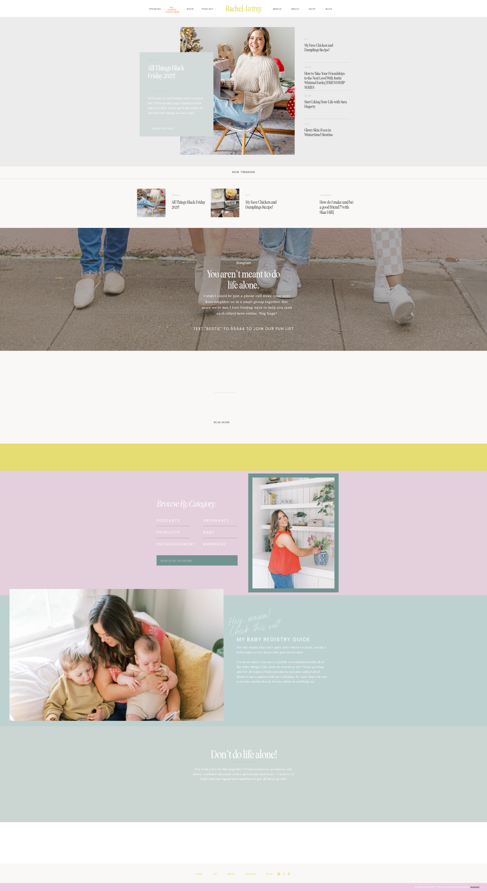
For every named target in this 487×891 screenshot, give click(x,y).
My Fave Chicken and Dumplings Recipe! (318, 47)
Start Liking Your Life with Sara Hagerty (325, 104)
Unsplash (474, 887)
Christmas (176, 195)
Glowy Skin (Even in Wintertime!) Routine (318, 132)
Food (306, 39)
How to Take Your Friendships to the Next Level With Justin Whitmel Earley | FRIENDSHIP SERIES (324, 80)
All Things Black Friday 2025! (166, 72)
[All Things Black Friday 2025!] (237, 91)
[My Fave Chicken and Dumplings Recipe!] (225, 203)
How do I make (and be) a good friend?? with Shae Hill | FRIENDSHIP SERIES (336, 210)
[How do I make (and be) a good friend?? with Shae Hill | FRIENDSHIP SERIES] (298, 203)
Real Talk (307, 67)
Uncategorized (325, 195)
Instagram (243, 262)
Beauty (307, 124)
